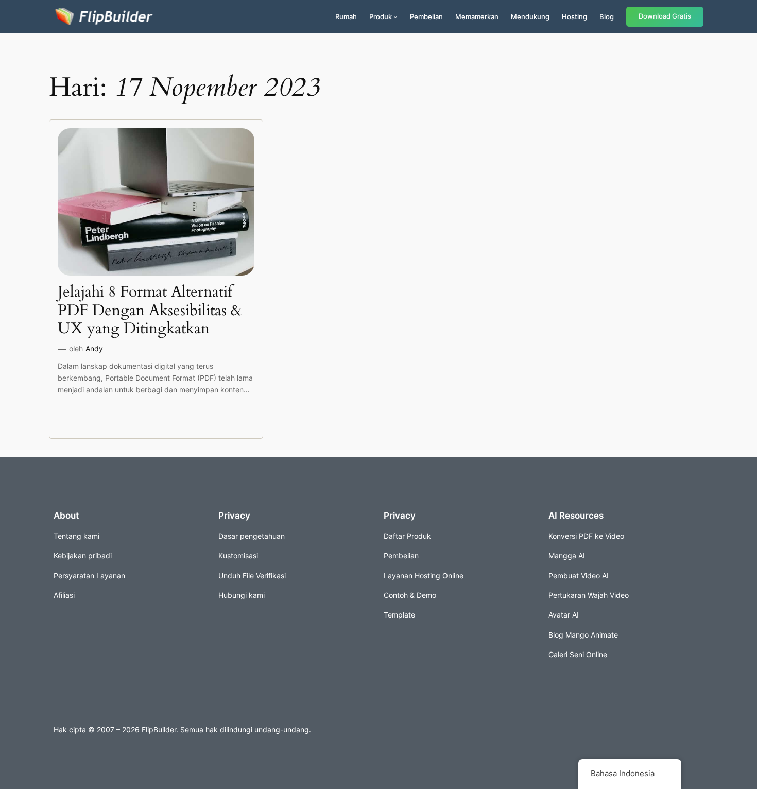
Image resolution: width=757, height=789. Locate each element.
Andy (94, 348)
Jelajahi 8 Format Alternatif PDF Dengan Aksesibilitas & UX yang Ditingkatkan (150, 310)
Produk (380, 16)
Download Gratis (665, 16)
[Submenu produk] (395, 16)
